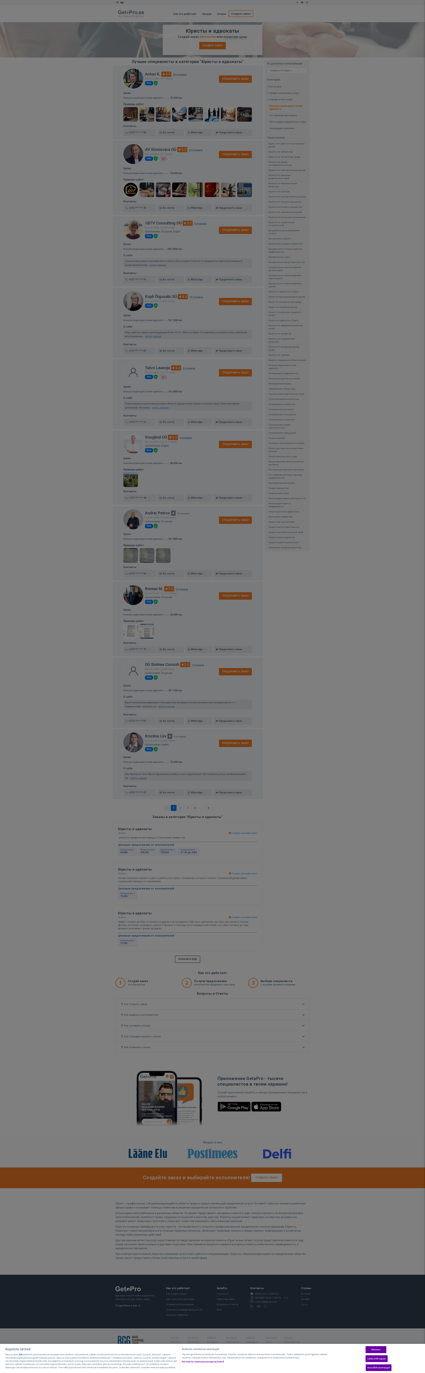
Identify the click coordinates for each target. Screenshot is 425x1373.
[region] (212, 1358)
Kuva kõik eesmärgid (378, 1367)
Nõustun (375, 1349)
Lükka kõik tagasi (376, 1358)
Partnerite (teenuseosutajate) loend (203, 1361)
